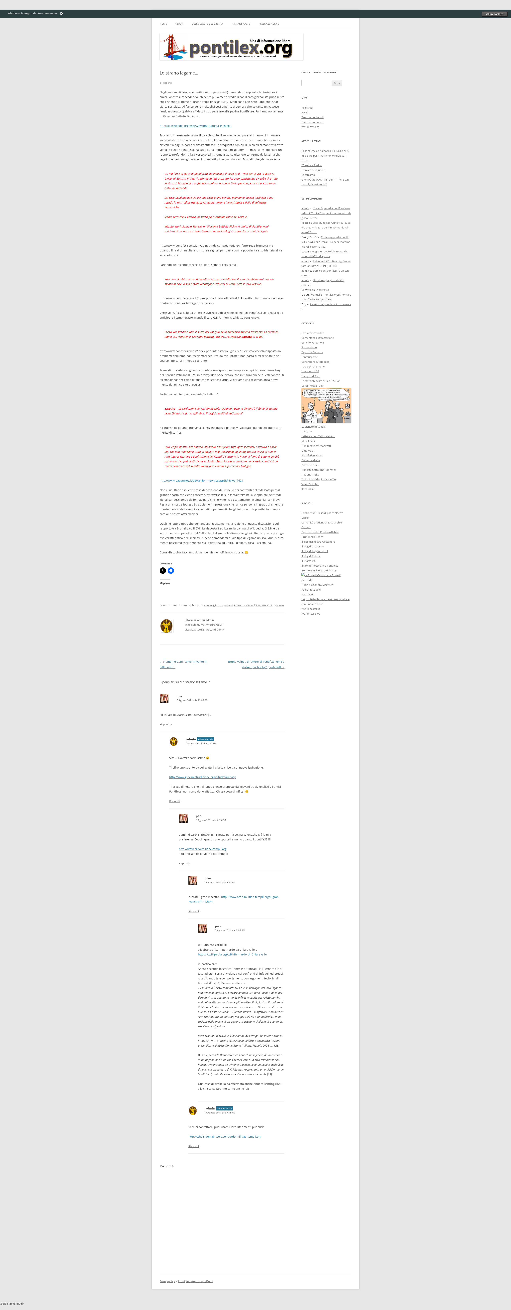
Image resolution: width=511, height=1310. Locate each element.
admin (280, 605)
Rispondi (165, 724)
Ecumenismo (309, 347)
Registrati (307, 107)
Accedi (305, 112)
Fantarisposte (241, 23)
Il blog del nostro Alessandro (318, 541)
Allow (494, 14)
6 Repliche (166, 82)
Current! (306, 527)
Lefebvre (306, 431)
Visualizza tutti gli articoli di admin (206, 629)
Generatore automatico (315, 362)
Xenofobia (307, 489)
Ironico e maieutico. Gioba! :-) (318, 570)
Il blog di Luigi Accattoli (314, 551)
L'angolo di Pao (310, 376)
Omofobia (307, 450)
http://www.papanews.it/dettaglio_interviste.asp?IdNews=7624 (201, 480)
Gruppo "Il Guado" (312, 537)
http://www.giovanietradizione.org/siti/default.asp (202, 777)
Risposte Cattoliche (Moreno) (318, 470)
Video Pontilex (310, 484)
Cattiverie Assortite (312, 333)
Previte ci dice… (310, 465)
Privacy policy (167, 1281)
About (179, 23)
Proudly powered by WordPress (195, 1281)
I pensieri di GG (310, 371)
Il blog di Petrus (310, 556)
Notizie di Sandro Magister (317, 585)
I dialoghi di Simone (313, 366)
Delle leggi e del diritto (207, 23)
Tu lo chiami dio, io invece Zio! (318, 479)
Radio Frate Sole (311, 589)
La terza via (308, 175)
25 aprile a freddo (311, 165)
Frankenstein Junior (313, 170)
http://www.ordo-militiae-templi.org (203, 849)
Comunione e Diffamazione (317, 338)
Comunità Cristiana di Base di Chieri (322, 522)
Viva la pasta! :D (310, 609)
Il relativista (308, 561)
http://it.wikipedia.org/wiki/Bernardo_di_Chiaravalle (232, 954)
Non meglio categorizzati (218, 605)
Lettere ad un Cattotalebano (318, 436)
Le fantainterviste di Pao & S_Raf (320, 381)
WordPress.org (310, 127)
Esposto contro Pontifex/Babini (320, 532)
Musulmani (308, 441)
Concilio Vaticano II (312, 342)
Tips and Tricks (310, 474)
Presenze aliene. (269, 23)
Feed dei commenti (312, 122)
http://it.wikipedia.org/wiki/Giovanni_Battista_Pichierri (195, 126)
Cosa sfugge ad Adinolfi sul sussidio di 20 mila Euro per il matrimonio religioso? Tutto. (325, 155)
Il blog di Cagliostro (312, 546)
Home (163, 23)
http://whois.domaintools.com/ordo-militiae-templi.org (224, 1136)
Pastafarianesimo (311, 455)
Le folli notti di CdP (312, 385)
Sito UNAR (307, 594)
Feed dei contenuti (312, 117)
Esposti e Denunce (312, 352)
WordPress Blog (310, 613)
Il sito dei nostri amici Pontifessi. (320, 565)
